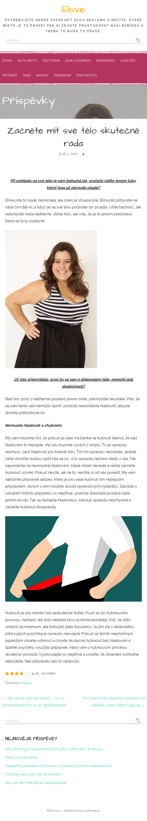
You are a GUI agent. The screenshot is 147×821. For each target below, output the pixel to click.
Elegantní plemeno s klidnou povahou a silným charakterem (58, 766)
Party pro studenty (21, 757)
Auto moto (27, 60)
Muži (27, 75)
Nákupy (42, 75)
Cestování (51, 60)
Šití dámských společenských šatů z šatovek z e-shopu (54, 749)
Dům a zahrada (78, 60)
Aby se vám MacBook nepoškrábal (35, 782)
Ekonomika (105, 60)
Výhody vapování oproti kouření (33, 774)
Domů (7, 60)
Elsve (73, 9)
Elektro (128, 60)
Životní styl (87, 75)
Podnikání (62, 75)
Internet (10, 75)
